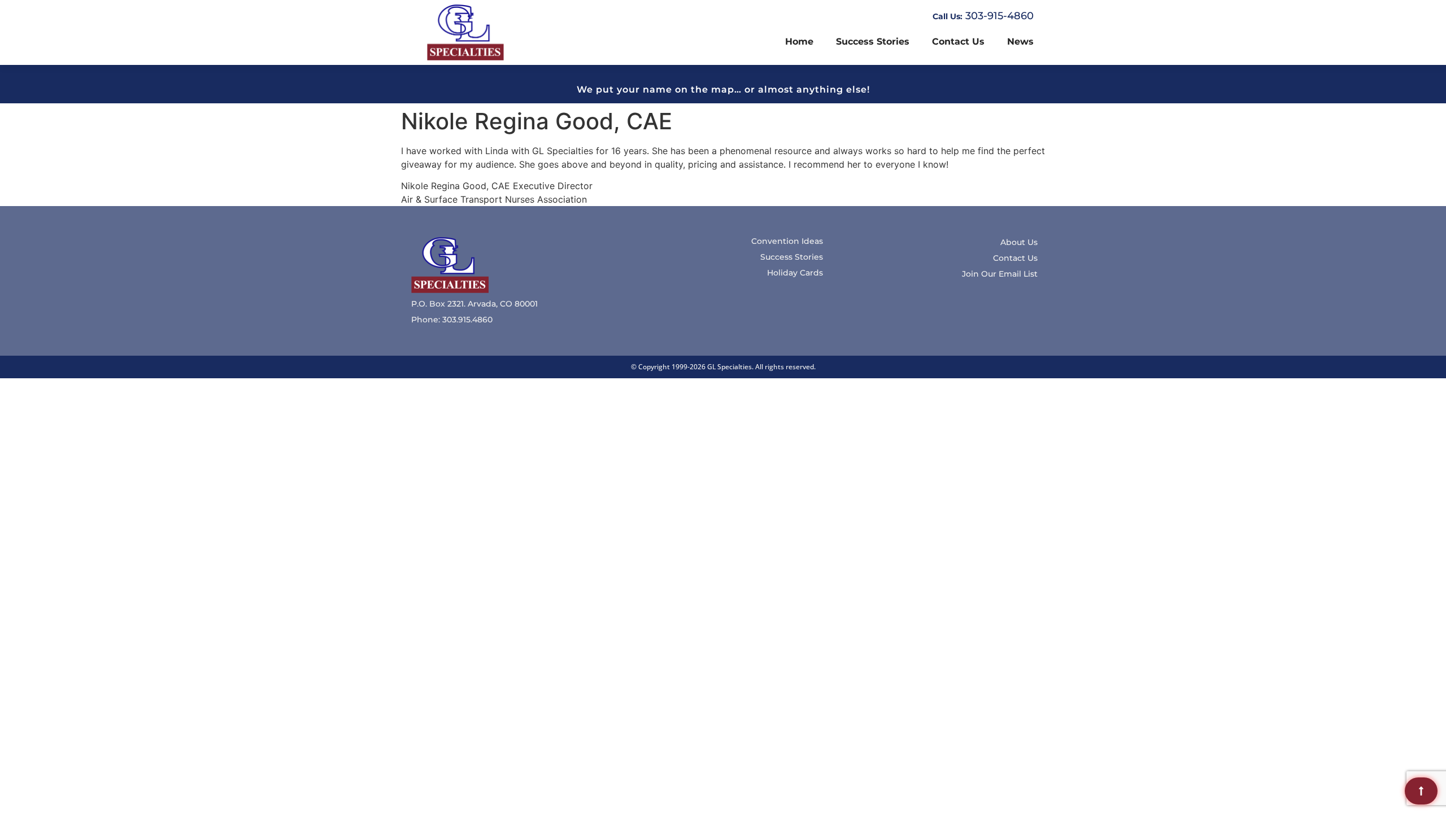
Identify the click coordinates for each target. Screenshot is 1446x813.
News (1020, 41)
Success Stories (872, 41)
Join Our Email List (1000, 274)
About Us (1019, 242)
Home (799, 41)
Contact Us (958, 41)
